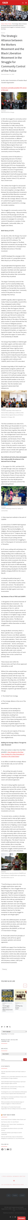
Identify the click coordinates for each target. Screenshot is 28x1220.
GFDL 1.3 (15, 1209)
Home (2, 24)
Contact (22, 1195)
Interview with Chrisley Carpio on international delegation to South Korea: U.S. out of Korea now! (12, 1137)
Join (8, 1195)
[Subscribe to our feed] (10, 1027)
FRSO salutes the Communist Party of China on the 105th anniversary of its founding (12, 1087)
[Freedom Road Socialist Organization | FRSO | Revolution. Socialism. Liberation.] (4, 2)
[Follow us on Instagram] (4, 1027)
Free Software (11, 1212)
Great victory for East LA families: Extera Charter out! (13, 1119)
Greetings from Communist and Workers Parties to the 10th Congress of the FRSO (13, 1097)
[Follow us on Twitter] (2, 1027)
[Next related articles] (25, 985)
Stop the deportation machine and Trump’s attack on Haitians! (13, 1072)
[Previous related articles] (21, 985)
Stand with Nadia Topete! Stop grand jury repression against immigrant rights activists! (13, 1082)
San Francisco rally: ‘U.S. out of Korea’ (10, 1122)
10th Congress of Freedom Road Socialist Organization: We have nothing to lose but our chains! (13, 1107)
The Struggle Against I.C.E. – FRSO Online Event (7, 1007)
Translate (12, 1034)
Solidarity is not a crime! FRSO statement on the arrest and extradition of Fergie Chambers (14, 1077)
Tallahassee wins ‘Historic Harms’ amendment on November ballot (12, 1125)
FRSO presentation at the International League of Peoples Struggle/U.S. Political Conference (12, 1102)
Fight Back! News (9, 1115)
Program (15, 1195)
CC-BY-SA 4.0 (21, 1209)
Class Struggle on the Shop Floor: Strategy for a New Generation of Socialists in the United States (12, 754)
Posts (6, 24)
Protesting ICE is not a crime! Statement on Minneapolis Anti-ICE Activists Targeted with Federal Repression (14, 1092)
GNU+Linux (22, 1212)
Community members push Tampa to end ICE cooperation (11, 1133)
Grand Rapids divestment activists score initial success (12, 1129)
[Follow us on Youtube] (7, 1027)
